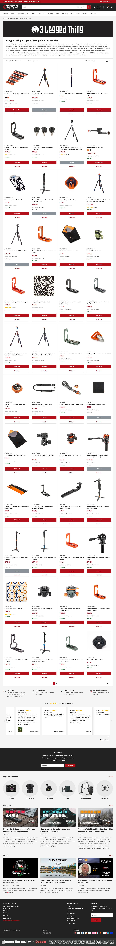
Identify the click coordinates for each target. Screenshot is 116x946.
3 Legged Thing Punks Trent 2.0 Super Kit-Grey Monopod (16, 558)
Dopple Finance (71, 923)
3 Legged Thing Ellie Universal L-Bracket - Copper (97, 94)
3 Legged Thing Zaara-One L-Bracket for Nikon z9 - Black (16, 660)
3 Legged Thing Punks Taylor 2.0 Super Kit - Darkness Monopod (98, 507)
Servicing (84, 13)
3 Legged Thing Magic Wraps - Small (96, 404)
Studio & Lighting (48, 13)
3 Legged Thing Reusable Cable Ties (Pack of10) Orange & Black (17, 507)
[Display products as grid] (107, 61)
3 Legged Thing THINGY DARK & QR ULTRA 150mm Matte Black (70, 507)
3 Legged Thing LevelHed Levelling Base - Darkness (42, 609)
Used (78, 13)
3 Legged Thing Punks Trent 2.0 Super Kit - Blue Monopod (44, 558)
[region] (58, 721)
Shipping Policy (71, 916)
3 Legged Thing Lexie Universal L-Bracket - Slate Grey (97, 302)
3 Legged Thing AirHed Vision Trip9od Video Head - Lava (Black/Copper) (98, 456)
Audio (72, 13)
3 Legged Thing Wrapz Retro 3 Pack (13, 608)
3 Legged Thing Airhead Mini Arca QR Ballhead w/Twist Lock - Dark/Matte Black (43, 456)
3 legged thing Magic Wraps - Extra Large (15, 455)
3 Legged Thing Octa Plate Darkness (96, 659)
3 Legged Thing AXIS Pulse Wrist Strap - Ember (71, 404)
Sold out (44, 109)
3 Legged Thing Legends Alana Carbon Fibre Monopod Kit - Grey (43, 200)
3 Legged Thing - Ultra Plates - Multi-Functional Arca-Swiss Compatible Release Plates (17, 94)
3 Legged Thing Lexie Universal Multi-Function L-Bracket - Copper (98, 609)
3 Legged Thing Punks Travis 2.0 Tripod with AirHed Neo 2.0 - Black (43, 94)
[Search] (89, 7)
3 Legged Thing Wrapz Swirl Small (13, 200)
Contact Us (93, 13)
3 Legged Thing (8, 91)
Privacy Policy (71, 913)
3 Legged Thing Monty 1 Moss (94, 251)
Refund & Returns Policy (73, 918)
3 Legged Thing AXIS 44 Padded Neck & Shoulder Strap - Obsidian (42, 405)
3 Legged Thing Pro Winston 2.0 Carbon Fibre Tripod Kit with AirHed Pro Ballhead (16, 354)
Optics (33, 13)
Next (107, 683)
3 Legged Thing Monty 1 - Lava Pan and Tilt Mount (70, 456)
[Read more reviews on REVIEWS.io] (104, 740)
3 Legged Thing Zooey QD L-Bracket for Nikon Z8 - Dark (16, 148)
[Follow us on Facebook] (43, 933)
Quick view (17, 114)
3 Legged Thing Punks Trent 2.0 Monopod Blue (71, 93)
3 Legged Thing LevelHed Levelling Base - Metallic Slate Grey (70, 609)
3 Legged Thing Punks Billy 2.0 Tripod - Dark (16, 251)
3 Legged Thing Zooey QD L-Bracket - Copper (16, 302)
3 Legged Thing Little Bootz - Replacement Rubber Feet (43, 148)
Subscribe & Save (107, 1)
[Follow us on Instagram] (46, 933)
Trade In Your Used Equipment (75, 908)
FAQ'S (68, 911)
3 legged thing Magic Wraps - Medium (69, 251)
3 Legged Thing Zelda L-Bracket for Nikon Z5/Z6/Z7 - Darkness (42, 507)
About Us (69, 906)
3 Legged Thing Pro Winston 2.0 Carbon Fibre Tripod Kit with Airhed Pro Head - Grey (43, 354)
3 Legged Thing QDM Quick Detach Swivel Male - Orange (99, 354)
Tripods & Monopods (22, 13)
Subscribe (70, 765)
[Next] (112, 788)
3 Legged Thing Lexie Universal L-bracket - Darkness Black (70, 302)
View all (111, 776)
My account (97, 8)
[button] (4, 721)
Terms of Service (71, 921)
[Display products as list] (109, 61)
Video (39, 13)
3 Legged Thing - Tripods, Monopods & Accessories (19, 18)
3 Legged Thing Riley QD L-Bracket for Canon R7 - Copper (72, 558)
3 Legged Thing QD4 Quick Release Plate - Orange (15, 405)
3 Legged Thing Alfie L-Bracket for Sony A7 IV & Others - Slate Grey (71, 660)
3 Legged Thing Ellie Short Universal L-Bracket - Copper (44, 251)
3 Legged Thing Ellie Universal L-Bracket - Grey (71, 353)
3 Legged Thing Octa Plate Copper (68, 200)
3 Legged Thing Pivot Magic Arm (95, 147)
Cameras (5, 13)
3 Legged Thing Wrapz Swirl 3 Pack (41, 302)
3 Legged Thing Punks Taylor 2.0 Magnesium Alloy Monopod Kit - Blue (43, 660)
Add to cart (72, 109)
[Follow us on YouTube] (49, 933)
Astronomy (65, 13)
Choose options (17, 109)
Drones (57, 13)
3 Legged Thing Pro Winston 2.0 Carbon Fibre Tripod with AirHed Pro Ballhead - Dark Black (71, 148)
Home (4, 18)
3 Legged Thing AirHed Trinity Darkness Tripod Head (98, 558)
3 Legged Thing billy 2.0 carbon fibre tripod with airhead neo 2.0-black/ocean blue (99, 200)
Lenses (12, 13)
